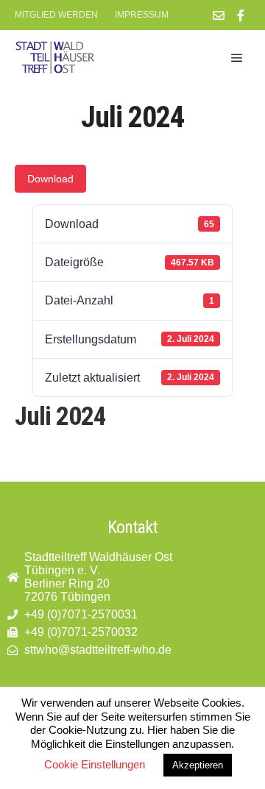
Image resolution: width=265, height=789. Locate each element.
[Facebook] (240, 15)
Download (50, 179)
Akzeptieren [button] (197, 765)
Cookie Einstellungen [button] (94, 764)
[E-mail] (218, 15)
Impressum (142, 15)
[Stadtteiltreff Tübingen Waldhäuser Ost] (55, 57)
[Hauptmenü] (237, 58)
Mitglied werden (56, 15)
